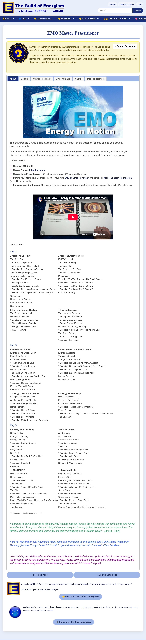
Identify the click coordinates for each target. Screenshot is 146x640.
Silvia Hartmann (37, 170)
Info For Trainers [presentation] (95, 79)
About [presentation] (13, 79)
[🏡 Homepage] (33, 7)
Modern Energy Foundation (118, 178)
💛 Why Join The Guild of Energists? (80, 596)
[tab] (13, 79)
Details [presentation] (24, 79)
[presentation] (42, 79)
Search (138, 11)
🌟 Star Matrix (87, 19)
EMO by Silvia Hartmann (77, 178)
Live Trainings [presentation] (63, 79)
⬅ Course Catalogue (124, 46)
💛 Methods (64, 19)
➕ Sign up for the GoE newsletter (73, 622)
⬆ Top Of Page (40, 575)
